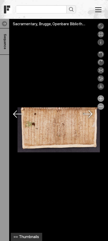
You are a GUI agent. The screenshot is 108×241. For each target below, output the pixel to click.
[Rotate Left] (101, 56)
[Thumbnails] (101, 36)
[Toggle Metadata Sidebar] (3, 23)
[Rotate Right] (101, 64)
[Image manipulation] (101, 80)
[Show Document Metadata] (101, 44)
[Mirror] (101, 72)
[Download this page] (101, 88)
